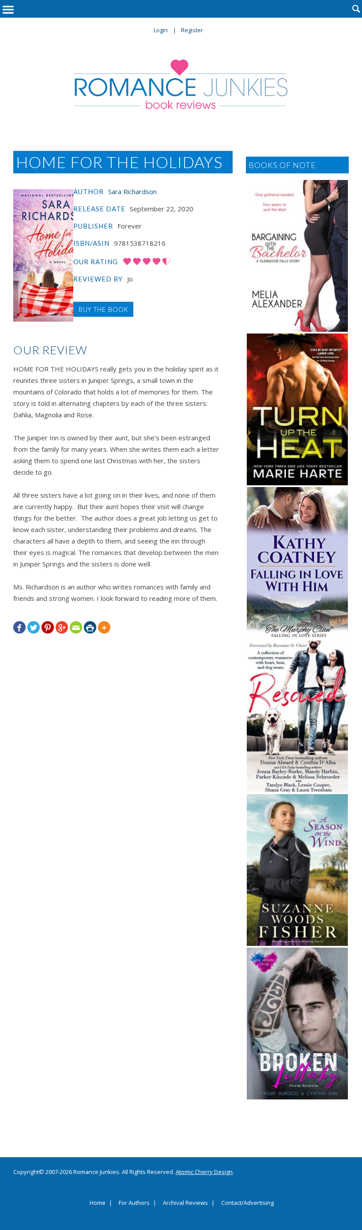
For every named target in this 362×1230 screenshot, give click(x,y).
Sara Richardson (132, 191)
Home (98, 1203)
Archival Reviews (185, 1203)
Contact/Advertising (247, 1203)
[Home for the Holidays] (43, 255)
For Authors (134, 1203)
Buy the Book (103, 309)
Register (192, 30)
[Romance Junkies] (181, 84)
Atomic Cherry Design (204, 1172)
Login (161, 30)
